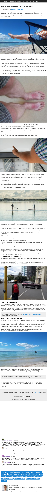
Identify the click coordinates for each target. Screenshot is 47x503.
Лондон (22, 474)
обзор (27, 478)
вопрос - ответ (32, 476)
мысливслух (10, 478)
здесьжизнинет (14, 9)
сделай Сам (4, 480)
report (23, 472)
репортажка (4, 474)
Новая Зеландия (20, 9)
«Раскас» (41, 474)
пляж (31, 478)
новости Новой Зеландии (19, 478)
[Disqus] (23, 418)
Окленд (11, 476)
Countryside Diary (5, 472)
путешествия (36, 478)
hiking (11, 472)
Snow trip (32, 472)
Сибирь (27, 474)
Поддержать (13, 1)
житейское (10, 474)
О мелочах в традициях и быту (21, 476)
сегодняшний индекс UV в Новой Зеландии (32, 314)
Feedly (27, 1)
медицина (4, 478)
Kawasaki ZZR (17, 472)
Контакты (32, 1)
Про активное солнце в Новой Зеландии (17, 6)
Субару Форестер (33, 474)
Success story (38, 472)
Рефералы (19, 1)
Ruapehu (27, 472)
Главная (5, 1)
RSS (23, 1)
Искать (36, 1)
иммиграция (16, 474)
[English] (8, 1)
